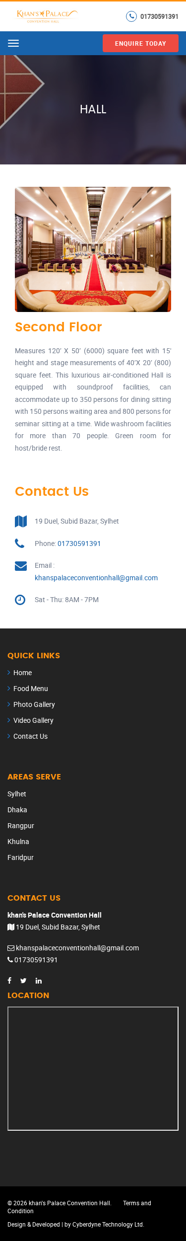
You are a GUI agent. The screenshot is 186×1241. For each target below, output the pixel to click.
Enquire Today (140, 43)
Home (22, 672)
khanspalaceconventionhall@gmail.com (96, 577)
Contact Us (30, 736)
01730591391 (159, 15)
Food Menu (30, 688)
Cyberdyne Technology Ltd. (108, 1224)
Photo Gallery (34, 704)
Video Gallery (33, 720)
